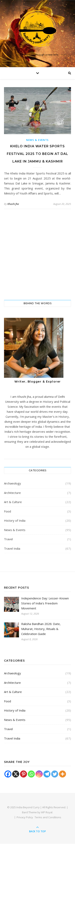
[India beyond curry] (38, 30)
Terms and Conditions (48, 817)
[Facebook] (7, 773)
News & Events (37, 140)
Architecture (12, 493)
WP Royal (46, 812)
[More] (62, 773)
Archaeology (12, 483)
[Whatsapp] (31, 773)
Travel (8, 539)
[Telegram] (46, 773)
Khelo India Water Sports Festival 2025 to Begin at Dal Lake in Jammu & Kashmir (37, 153)
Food (7, 511)
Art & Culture (13, 502)
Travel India (12, 548)
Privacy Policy (25, 817)
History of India (14, 520)
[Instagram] (39, 773)
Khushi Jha (13, 204)
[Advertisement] (37, 254)
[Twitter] (54, 773)
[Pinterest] (23, 773)
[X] (15, 773)
